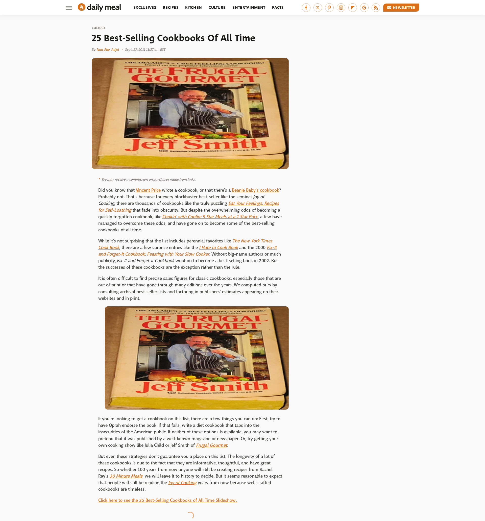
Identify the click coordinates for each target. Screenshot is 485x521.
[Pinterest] (329, 7)
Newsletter (404, 7)
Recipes (170, 7)
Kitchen (193, 7)
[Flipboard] (352, 7)
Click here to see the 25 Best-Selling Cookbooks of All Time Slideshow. (167, 500)
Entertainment (248, 7)
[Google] (364, 7)
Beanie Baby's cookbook (255, 190)
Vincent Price (148, 190)
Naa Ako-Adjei (108, 49)
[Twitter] (317, 7)
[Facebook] (306, 7)
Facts (278, 7)
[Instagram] (341, 7)
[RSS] (376, 7)
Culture (217, 7)
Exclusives (144, 7)
